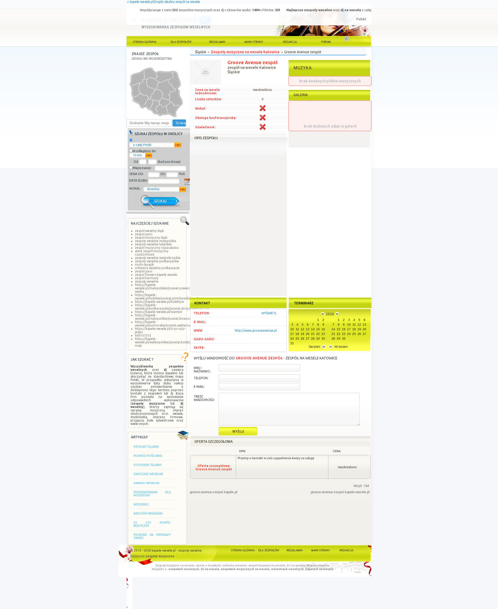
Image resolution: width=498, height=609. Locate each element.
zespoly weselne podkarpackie (157, 261)
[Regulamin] (217, 41)
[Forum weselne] (326, 41)
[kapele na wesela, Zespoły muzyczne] (145, 41)
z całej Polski (142, 144)
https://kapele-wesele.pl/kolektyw (159, 301)
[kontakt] (290, 41)
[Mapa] (320, 549)
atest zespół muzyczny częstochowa (151, 252)
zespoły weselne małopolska (155, 241)
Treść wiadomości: (204, 398)
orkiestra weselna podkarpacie (157, 268)
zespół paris (143, 271)
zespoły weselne (146, 281)
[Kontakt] (346, 549)
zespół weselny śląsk (149, 230)
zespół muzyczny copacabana (157, 247)
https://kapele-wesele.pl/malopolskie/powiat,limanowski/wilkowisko (173, 316)
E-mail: (199, 386)
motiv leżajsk (144, 264)
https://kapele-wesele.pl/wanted (158, 311)
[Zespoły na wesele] (181, 41)
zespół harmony (146, 278)
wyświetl (269, 313)
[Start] (243, 549)
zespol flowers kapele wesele (156, 274)
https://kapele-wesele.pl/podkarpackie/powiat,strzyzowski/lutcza (172, 306)
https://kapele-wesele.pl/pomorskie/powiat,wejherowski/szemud (171, 323)
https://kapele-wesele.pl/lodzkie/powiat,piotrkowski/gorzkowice (171, 296)
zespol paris (143, 234)
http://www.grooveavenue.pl (256, 330)
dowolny (153, 189)
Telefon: (201, 378)
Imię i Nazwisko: (202, 369)
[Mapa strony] (254, 41)
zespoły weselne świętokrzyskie (158, 257)
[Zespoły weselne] (269, 549)
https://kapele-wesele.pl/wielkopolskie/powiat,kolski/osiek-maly (167, 342)
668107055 (143, 335)
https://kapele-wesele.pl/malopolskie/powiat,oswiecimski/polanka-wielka (172, 288)
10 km (137, 155)
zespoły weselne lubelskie (153, 244)
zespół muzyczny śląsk (151, 237)
